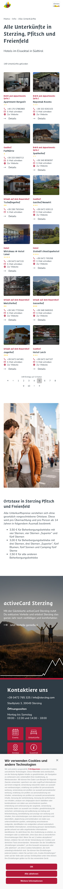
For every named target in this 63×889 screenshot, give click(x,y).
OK (31, 867)
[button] (57, 760)
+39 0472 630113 (44, 209)
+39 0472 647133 (15, 261)
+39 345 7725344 (15, 310)
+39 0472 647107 (44, 359)
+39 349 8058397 (44, 160)
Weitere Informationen (32, 881)
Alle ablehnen (31, 874)
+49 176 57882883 (16, 108)
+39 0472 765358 (44, 258)
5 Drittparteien (34, 769)
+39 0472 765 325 (18, 697)
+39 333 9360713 (15, 157)
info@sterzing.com (44, 697)
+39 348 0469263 (44, 310)
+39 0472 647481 (15, 359)
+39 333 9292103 (44, 108)
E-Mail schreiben (14, 111)
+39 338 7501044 (15, 209)
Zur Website (12, 114)
